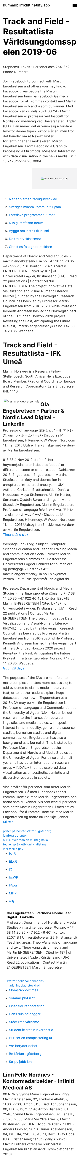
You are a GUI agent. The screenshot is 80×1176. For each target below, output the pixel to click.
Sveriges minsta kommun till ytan (35, 207)
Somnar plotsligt (22, 998)
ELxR (13, 861)
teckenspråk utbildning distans (24, 844)
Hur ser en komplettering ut (30, 1038)
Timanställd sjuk (15, 535)
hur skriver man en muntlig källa (25, 840)
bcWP (13, 877)
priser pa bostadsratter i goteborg (27, 831)
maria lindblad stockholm (24, 985)
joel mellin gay (13, 849)
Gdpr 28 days (13, 668)
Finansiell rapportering (26, 1006)
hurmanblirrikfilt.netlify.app (26, 5)
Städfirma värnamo (24, 1022)
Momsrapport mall (23, 990)
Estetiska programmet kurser (32, 215)
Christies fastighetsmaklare (30, 247)
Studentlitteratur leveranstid (31, 1030)
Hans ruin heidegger (25, 1014)
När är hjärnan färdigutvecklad (33, 199)
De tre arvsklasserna (25, 239)
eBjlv (12, 901)
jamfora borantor (15, 835)
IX (10, 869)
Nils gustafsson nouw (26, 223)
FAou (13, 885)
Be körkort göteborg (25, 1054)
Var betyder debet (23, 1046)
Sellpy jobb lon (20, 1062)
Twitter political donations (25, 981)
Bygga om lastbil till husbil (29, 231)
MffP (13, 893)
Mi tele (8, 822)
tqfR (12, 853)
